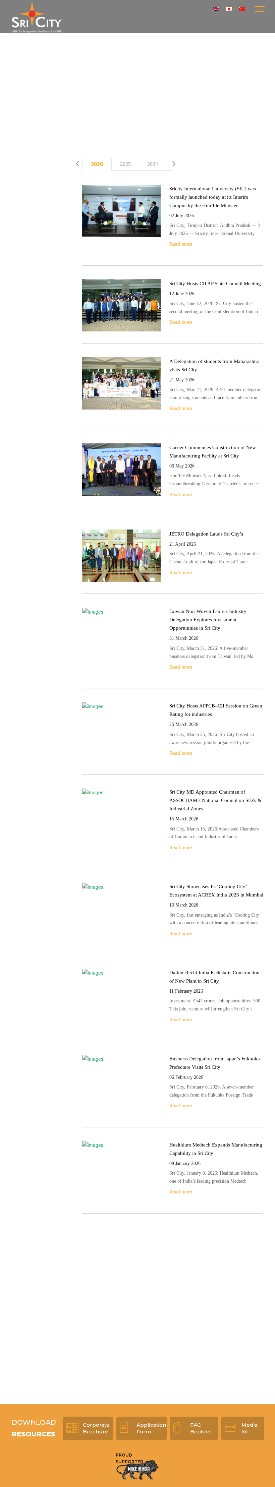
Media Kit (249, 1428)
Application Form (151, 1428)
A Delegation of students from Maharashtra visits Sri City (214, 365)
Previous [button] (77, 163)
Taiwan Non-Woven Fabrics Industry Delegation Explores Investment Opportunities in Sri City (207, 620)
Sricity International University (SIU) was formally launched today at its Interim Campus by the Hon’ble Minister (212, 197)
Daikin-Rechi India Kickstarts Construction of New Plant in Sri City (214, 977)
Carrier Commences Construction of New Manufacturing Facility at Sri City (212, 451)
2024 (152, 164)
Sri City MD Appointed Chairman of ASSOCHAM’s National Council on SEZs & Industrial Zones (215, 800)
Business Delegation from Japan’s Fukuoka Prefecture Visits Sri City (214, 1063)
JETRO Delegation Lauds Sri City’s (206, 534)
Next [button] (173, 163)
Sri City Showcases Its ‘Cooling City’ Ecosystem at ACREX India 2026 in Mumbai (216, 890)
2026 (97, 164)
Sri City (36, 16)
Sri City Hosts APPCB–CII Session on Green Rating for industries (215, 710)
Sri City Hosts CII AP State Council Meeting (215, 283)
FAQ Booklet (200, 1428)
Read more (180, 244)
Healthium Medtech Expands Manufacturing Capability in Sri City (215, 1149)
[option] (97, 164)
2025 (125, 164)
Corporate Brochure (96, 1428)
